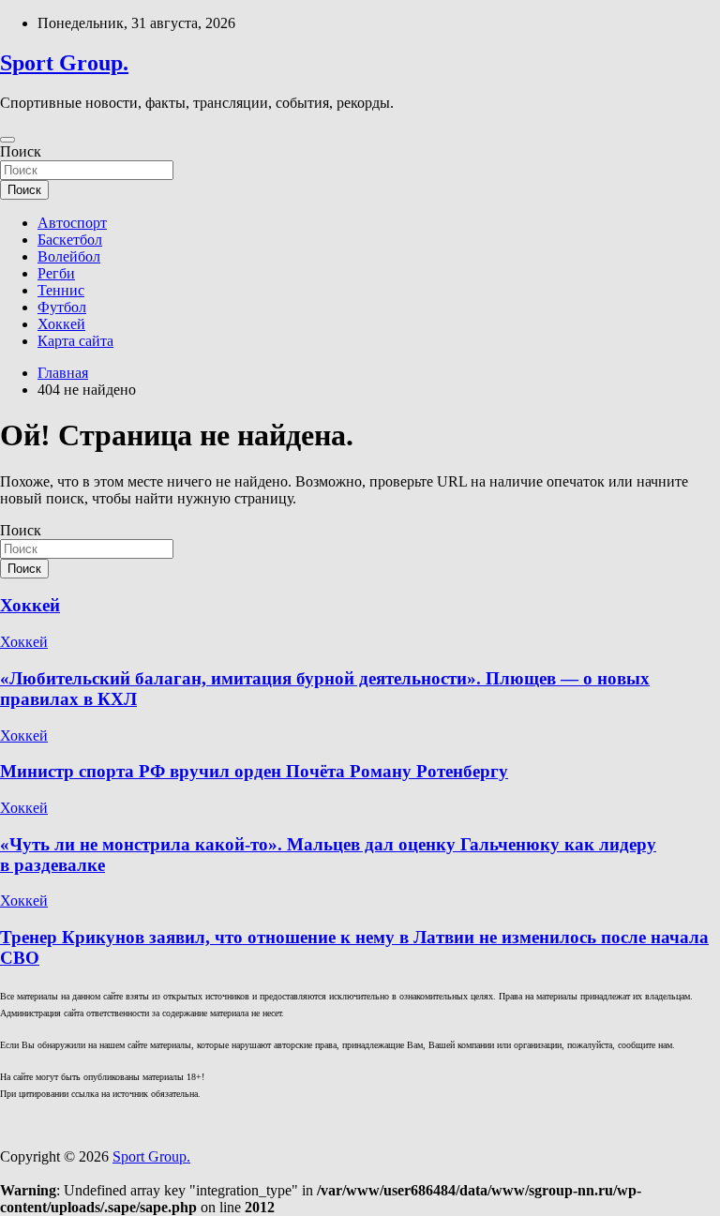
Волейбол (69, 256)
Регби (56, 273)
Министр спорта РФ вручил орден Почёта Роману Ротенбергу (254, 771)
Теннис (61, 290)
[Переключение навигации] (7, 140)
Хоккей (61, 324)
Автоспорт (72, 223)
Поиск (20, 151)
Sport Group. (64, 63)
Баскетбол (70, 240)
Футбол (62, 307)
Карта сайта (75, 341)
